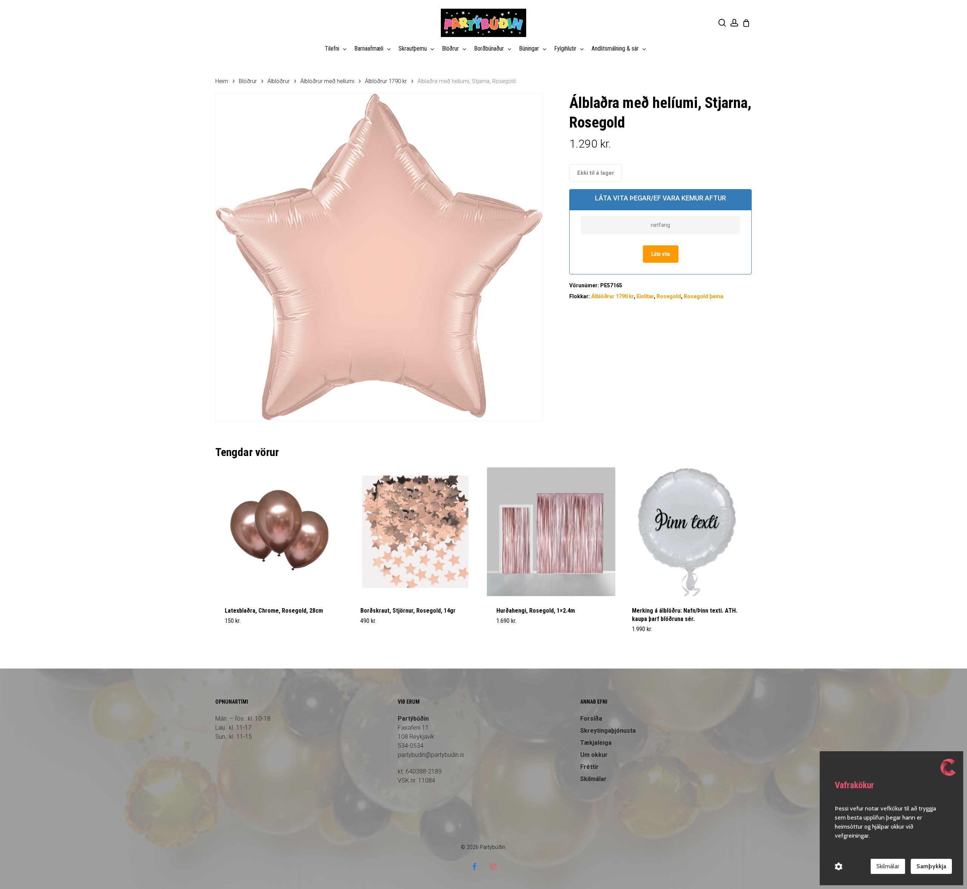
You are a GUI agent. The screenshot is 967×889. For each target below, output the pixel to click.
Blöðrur (248, 81)
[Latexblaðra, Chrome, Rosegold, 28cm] (279, 531)
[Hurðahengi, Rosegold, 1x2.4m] (551, 531)
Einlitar (645, 296)
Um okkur (594, 754)
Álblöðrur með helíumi (327, 81)
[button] (378, 633)
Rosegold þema (703, 296)
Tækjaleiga (596, 742)
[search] (722, 23)
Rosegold (669, 296)
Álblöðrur (278, 81)
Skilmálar (593, 779)
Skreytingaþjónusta (608, 730)
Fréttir (589, 766)
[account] (734, 23)
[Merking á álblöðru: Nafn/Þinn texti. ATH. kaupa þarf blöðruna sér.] (687, 531)
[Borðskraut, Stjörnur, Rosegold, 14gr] (415, 531)
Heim (221, 81)
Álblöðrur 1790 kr (386, 81)
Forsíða (591, 718)
